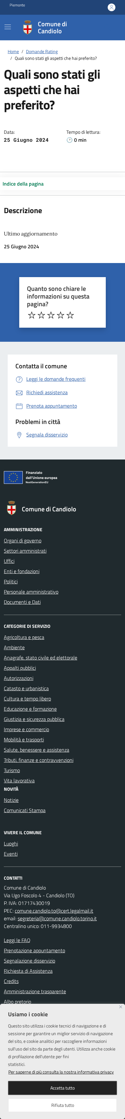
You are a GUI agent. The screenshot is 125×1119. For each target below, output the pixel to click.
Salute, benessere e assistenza (36, 750)
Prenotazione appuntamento (34, 950)
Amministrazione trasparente (35, 991)
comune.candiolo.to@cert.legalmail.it (54, 911)
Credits (11, 981)
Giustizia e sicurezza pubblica (34, 719)
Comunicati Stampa (25, 810)
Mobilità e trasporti (24, 739)
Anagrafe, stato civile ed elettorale (40, 657)
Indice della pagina (23, 184)
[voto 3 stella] (51, 315)
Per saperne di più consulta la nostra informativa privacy (61, 1071)
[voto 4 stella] (60, 315)
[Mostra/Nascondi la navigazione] (8, 27)
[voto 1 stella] (32, 315)
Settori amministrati (25, 551)
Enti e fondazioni (21, 571)
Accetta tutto (62, 1087)
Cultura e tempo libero (27, 698)
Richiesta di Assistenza (28, 971)
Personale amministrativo (31, 591)
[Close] (120, 1006)
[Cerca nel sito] (107, 27)
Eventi (11, 854)
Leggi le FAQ (17, 940)
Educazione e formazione (30, 709)
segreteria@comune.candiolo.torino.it (57, 918)
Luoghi (11, 843)
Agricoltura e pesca (24, 637)
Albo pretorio (17, 1001)
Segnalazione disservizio (29, 960)
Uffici (9, 561)
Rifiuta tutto (62, 1105)
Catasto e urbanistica (26, 688)
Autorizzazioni (18, 678)
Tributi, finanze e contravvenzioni (38, 760)
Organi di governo (22, 540)
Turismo (12, 770)
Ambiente (14, 647)
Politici (11, 581)
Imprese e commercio (26, 729)
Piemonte (17, 5)
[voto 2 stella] (41, 315)
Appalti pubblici (20, 668)
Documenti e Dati (22, 602)
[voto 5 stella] (70, 315)
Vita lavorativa (19, 780)
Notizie (11, 800)
